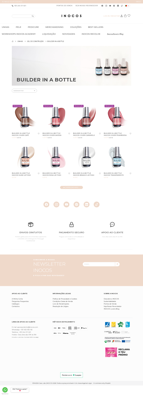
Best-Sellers (95, 27)
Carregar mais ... (72, 187)
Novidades (68, 34)
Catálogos (15, 304)
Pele (18, 27)
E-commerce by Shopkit (102, 383)
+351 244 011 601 (19, 6)
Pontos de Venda (64, 5)
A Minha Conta (17, 299)
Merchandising (54, 27)
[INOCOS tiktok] (122, 5)
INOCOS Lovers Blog (111, 309)
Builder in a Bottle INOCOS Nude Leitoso (21, 174)
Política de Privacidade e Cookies (65, 299)
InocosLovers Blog (115, 34)
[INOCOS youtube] (110, 5)
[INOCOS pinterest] (114, 5)
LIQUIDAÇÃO (49, 34)
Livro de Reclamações (61, 304)
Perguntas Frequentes (20, 301)
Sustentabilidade (110, 301)
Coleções (75, 27)
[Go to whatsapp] (5, 389)
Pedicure (33, 27)
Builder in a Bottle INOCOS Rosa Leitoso (52, 174)
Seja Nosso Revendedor (86, 5)
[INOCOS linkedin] (118, 5)
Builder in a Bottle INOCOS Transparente (114, 174)
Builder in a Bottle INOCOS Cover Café (21, 134)
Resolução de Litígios (60, 306)
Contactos (15, 306)
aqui (37, 337)
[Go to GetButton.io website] (5, 394)
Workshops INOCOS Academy (19, 34)
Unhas (5, 27)
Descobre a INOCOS (111, 299)
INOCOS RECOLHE (91, 34)
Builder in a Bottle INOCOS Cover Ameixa (52, 134)
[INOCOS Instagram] (106, 5)
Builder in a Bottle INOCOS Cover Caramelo (84, 134)
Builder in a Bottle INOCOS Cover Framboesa (115, 134)
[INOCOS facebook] (102, 5)
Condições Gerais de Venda (63, 301)
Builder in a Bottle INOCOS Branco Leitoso (83, 174)
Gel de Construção (35, 41)
